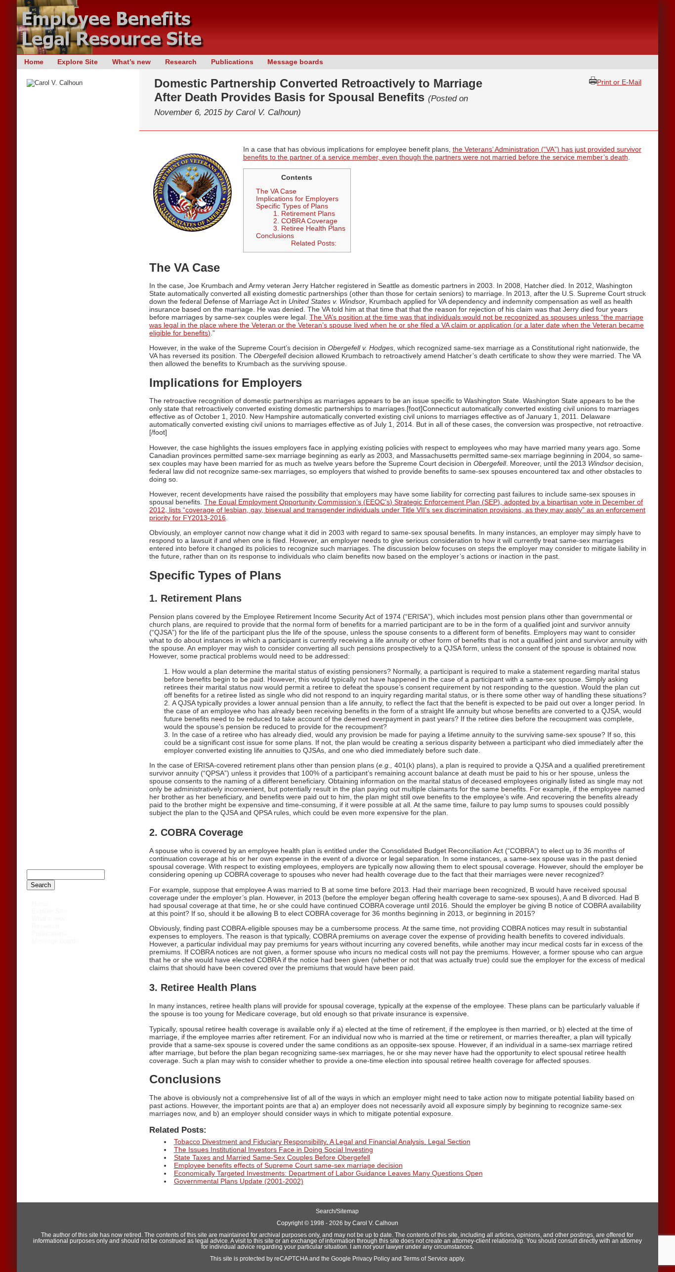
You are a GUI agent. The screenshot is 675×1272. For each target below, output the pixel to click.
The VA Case (276, 191)
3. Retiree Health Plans (309, 228)
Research (181, 62)
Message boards (295, 62)
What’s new (131, 62)
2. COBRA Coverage (305, 221)
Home (33, 62)
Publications (232, 62)
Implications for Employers (297, 199)
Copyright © (293, 1223)
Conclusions (275, 236)
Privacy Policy (371, 1259)
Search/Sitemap (337, 1211)
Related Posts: (314, 243)
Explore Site (77, 62)
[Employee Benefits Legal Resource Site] (115, 52)
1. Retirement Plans (304, 213)
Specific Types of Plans (292, 206)
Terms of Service (425, 1259)
